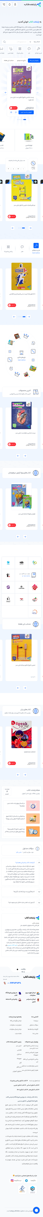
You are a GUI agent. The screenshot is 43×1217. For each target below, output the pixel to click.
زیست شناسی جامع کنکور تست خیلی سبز (31, 1047)
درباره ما (36, 1021)
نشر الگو (19, 1067)
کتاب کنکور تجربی (19, 1085)
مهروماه (19, 1058)
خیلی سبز (19, 1046)
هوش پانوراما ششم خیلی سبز (27, 514)
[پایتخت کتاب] (32, 4)
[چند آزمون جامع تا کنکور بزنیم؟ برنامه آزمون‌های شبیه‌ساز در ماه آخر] (33, 831)
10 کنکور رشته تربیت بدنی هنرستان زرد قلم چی (22, 294)
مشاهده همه (36, 253)
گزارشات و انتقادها (33, 1029)
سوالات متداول (34, 1025)
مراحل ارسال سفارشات (15, 1029)
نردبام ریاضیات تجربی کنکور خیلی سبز (24, 205)
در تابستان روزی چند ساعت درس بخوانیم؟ (16, 804)
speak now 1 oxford (29, 752)
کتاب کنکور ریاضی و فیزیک (18, 1081)
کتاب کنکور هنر (33, 1089)
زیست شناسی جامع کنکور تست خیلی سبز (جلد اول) (22, 98)
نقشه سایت (18, 1033)
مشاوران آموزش (17, 1071)
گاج (21, 1063)
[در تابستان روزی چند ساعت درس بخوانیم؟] (33, 806)
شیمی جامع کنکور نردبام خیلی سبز (25, 665)
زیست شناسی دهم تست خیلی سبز (25, 433)
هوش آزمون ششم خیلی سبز (30, 1070)
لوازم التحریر (29, 145)
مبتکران (19, 1054)
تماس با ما (35, 1033)
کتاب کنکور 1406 (22, 1089)
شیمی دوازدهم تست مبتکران (30, 1066)
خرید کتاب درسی (12, 945)
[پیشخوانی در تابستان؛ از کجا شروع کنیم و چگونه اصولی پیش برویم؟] (33, 818)
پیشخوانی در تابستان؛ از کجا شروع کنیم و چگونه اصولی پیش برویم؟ (15, 817)
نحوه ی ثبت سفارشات (16, 1025)
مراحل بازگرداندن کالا (16, 1021)
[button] (37, 92)
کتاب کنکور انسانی (32, 1085)
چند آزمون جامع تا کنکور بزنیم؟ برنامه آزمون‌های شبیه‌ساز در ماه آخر (15, 830)
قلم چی (19, 1050)
